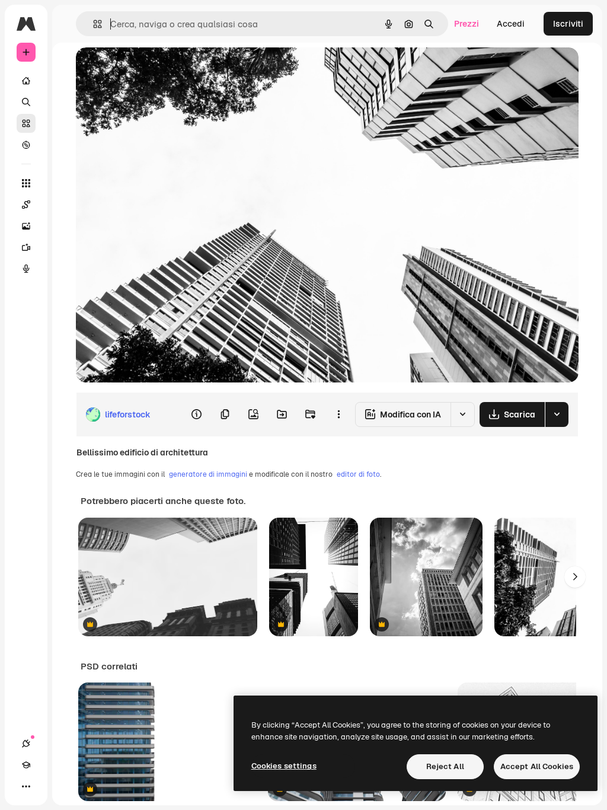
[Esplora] (26, 144)
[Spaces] (26, 204)
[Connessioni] (26, 743)
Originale (154, 69)
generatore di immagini (208, 474)
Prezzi (466, 23)
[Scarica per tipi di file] (556, 414)
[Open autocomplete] (92, 24)
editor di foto (358, 474)
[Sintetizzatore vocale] (26, 268)
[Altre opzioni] (338, 414)
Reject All (445, 766)
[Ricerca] (26, 102)
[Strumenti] (26, 183)
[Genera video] (26, 247)
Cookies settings (284, 766)
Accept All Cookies (536, 766)
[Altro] (26, 786)
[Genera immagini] (26, 225)
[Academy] (26, 764)
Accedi (511, 23)
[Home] (26, 80)
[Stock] (26, 123)
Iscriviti (568, 23)
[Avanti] (575, 577)
